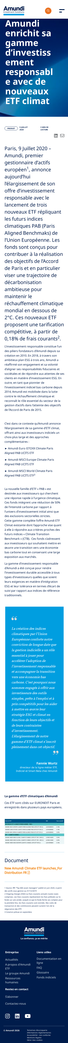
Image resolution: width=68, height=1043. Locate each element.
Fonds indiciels (46, 977)
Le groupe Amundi (17, 973)
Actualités (11, 959)
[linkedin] (17, 1016)
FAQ (39, 968)
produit (11, 128)
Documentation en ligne (49, 961)
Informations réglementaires (39, 1032)
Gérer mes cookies (35, 1040)
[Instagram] (7, 1016)
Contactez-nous (15, 1003)
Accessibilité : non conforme (39, 1035)
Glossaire (43, 972)
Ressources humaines (12, 980)
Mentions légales (34, 1037)
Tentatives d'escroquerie (37, 1030)
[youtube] (28, 1016)
